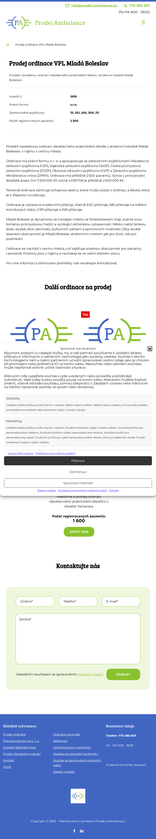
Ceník (7, 767)
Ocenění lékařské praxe (19, 747)
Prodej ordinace (14, 734)
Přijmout (78, 461)
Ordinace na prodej (66, 734)
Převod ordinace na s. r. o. (21, 741)
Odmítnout (78, 472)
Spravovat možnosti (78, 483)
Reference (60, 741)
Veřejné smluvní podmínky (72, 747)
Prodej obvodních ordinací (22, 754)
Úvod (8, 44)
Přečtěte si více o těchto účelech (55, 453)
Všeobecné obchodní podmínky (75, 754)
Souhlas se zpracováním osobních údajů (82, 490)
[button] (150, 349)
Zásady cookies (46, 490)
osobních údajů (90, 674)
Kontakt (114, 490)
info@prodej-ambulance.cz (94, 5)
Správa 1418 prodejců (21, 453)
